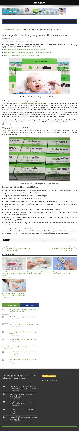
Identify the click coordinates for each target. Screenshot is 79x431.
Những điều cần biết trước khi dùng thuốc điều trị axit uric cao (64, 272)
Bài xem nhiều (11, 305)
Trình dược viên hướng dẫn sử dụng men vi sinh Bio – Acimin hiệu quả (27, 52)
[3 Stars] (6, 38)
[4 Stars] (8, 38)
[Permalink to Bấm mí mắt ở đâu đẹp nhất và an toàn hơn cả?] (5, 329)
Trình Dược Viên (25, 375)
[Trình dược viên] (34, 13)
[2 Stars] (4, 38)
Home (6, 29)
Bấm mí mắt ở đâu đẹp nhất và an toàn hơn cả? (23, 324)
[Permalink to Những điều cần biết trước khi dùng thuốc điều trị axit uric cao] (65, 269)
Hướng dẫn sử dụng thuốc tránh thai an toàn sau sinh (38, 272)
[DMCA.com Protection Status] (49, 377)
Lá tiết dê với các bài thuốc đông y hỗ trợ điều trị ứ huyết (18, 248)
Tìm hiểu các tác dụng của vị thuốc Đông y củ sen (61, 248)
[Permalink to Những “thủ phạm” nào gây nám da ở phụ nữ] (5, 321)
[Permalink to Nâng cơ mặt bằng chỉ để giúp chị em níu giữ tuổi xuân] (5, 336)
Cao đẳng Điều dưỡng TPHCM (31, 103)
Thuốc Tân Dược (14, 29)
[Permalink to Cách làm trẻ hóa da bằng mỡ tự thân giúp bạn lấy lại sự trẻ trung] (5, 357)
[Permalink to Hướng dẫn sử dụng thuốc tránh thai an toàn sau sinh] (39, 269)
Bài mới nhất (29, 305)
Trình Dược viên (13, 130)
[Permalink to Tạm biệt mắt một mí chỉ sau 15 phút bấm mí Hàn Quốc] (5, 364)
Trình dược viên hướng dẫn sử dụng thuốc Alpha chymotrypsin (25, 49)
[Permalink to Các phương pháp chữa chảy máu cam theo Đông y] (6, 414)
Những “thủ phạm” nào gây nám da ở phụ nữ (22, 317)
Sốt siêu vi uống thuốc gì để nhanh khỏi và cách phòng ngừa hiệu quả (13, 294)
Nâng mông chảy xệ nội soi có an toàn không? (23, 339)
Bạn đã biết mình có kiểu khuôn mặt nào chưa (16, 347)
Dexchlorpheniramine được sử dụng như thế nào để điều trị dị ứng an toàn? (13, 273)
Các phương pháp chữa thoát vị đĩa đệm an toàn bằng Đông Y (22, 403)
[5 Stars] (9, 38)
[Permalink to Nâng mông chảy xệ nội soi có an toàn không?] (5, 344)
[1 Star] (3, 38)
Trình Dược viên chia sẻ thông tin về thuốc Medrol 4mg (22, 55)
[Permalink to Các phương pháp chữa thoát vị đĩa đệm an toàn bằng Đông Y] (6, 406)
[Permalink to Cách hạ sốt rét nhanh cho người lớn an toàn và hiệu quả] (6, 399)
